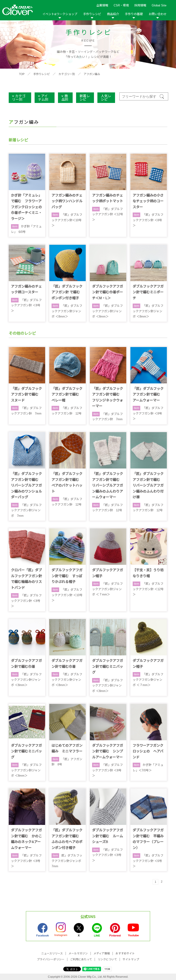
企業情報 (102, 5)
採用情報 (140, 5)
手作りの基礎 (134, 14)
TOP (22, 74)
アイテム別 (43, 97)
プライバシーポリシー (50, 959)
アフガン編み (92, 74)
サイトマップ (131, 959)
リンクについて (107, 959)
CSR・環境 (121, 5)
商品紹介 (113, 14)
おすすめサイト (125, 953)
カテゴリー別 (66, 74)
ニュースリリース (52, 953)
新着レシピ (85, 97)
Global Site (159, 5)
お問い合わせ (158, 14)
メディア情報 (102, 953)
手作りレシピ (92, 14)
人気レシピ (106, 97)
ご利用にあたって (81, 959)
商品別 (64, 97)
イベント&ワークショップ (59, 14)
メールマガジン (78, 953)
